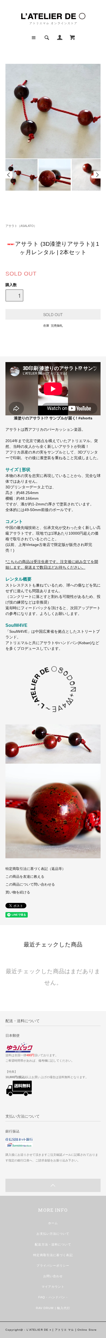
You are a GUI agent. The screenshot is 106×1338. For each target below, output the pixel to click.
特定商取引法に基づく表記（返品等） (35, 869)
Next (97, 174)
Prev (9, 174)
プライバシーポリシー (52, 1265)
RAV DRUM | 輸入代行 (53, 1308)
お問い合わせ (53, 1276)
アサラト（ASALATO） (21, 225)
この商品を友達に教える (24, 877)
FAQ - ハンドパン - (53, 1297)
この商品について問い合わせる (30, 884)
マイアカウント (53, 1286)
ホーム (53, 1223)
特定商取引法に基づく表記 (53, 1255)
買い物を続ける (17, 892)
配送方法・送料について (53, 1244)
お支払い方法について (52, 1233)
